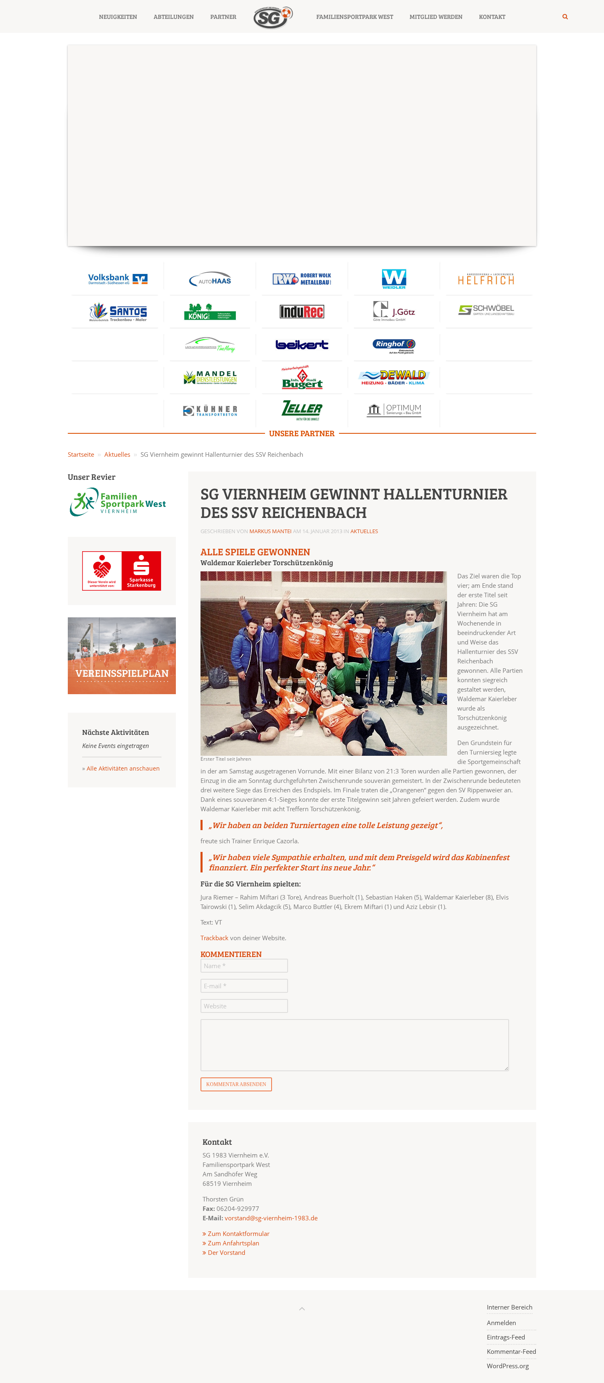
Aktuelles (117, 454)
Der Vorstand (225, 1252)
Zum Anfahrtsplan (232, 1243)
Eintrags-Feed (506, 1337)
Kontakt (492, 16)
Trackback (214, 938)
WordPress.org (508, 1366)
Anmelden (501, 1323)
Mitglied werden (436, 16)
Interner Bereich (510, 1307)
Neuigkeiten (118, 16)
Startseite (81, 454)
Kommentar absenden (236, 1084)
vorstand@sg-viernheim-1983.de (271, 1218)
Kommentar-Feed (511, 1351)
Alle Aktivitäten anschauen (123, 768)
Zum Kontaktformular (239, 1233)
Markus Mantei (270, 531)
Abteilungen (174, 16)
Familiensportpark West (354, 16)
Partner (223, 16)
